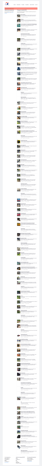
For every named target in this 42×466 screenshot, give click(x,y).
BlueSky (31, 461)
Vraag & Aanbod (32, 4)
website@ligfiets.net (7, 461)
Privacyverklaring (6, 462)
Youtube (28, 461)
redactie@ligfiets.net (7, 459)
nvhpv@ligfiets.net (18, 459)
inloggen (9, 12)
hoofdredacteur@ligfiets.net (30, 459)
